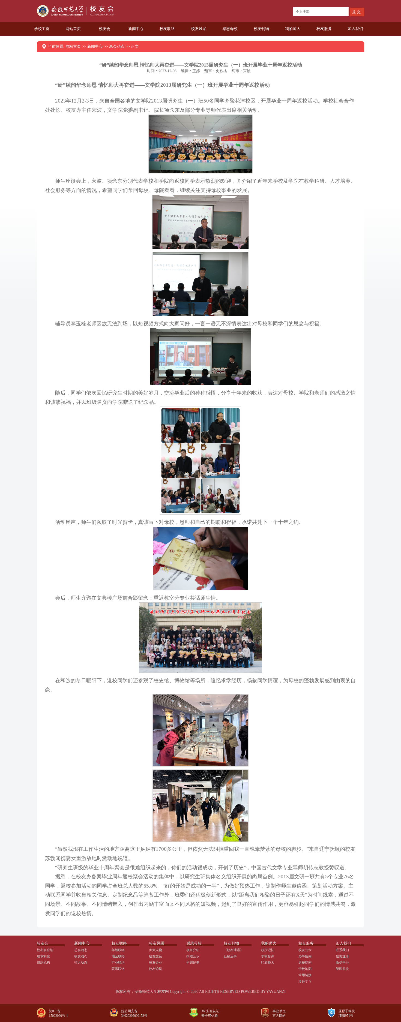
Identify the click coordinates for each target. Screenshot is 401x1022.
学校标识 (267, 956)
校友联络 (167, 29)
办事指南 (305, 956)
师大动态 (80, 962)
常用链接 (305, 975)
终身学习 (305, 981)
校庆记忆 (267, 950)
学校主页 (41, 29)
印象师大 (267, 962)
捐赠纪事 (192, 962)
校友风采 (198, 29)
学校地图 (305, 969)
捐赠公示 (192, 956)
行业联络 (118, 962)
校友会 (104, 29)
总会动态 (116, 46)
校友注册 (342, 956)
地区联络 (118, 956)
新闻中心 (135, 29)
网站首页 (73, 29)
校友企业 (155, 962)
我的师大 (292, 29)
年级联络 (118, 950)
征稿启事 (230, 956)
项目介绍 (192, 950)
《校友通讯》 (233, 950)
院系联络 (118, 969)
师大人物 (155, 950)
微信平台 (342, 962)
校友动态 (80, 956)
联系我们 (342, 950)
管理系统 (342, 969)
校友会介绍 (45, 950)
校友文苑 (155, 956)
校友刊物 (261, 29)
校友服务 (324, 29)
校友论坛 (155, 969)
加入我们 (355, 29)
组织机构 (43, 962)
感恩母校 (230, 29)
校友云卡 (305, 950)
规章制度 (43, 956)
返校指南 (305, 962)
